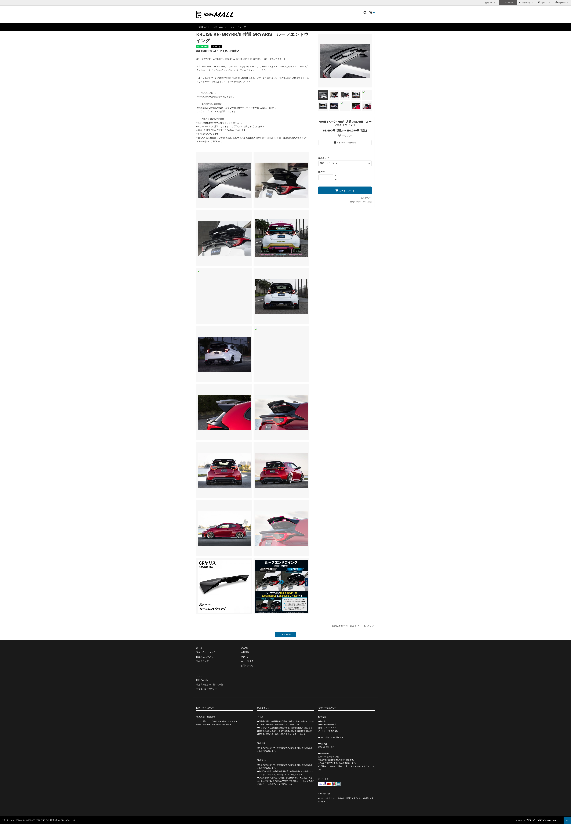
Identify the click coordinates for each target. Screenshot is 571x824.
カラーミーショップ (9, 820)
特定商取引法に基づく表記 (361, 201)
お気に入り (346, 135)
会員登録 (562, 2)
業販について (490, 2)
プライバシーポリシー (206, 688)
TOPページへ (508, 2)
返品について (366, 198)
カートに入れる (346, 190)
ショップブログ (238, 27)
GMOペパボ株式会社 (49, 820)
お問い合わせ (220, 27)
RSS (198, 680)
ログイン (544, 2)
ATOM (205, 680)
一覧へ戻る (366, 626)
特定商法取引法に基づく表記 (209, 684)
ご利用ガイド (203, 27)
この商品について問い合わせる (344, 626)
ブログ (199, 675)
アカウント (526, 2)
